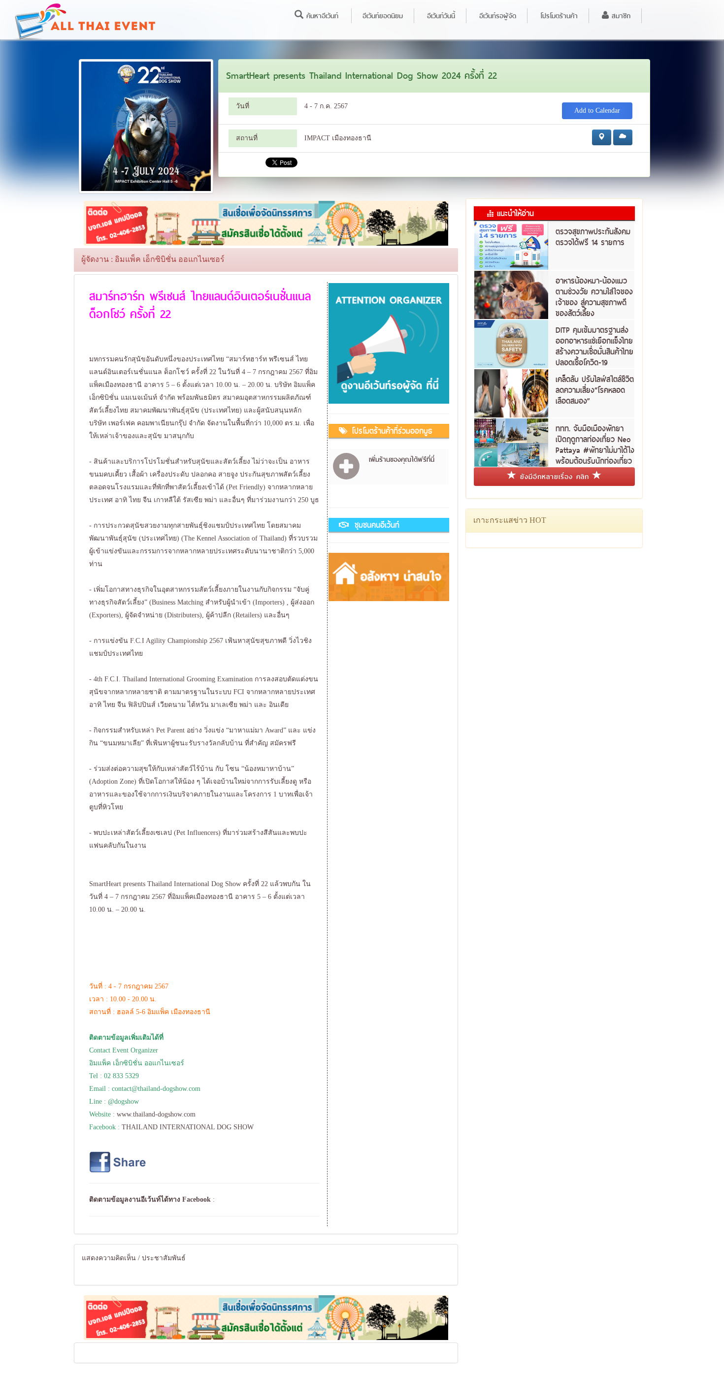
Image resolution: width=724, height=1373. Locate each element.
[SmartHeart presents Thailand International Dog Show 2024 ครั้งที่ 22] (146, 125)
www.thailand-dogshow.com (156, 1114)
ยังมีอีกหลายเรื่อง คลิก (554, 476)
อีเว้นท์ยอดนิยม (382, 15)
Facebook (196, 1199)
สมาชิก (619, 15)
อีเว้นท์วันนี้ (441, 15)
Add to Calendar (597, 110)
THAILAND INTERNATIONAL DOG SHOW (188, 1127)
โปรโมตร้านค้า (559, 15)
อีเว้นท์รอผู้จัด (497, 15)
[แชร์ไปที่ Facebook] (118, 1161)
